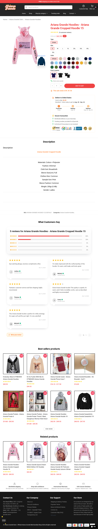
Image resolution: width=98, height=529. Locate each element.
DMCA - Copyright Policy (34, 510)
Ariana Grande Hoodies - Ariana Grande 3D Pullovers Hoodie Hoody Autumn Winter (61, 467)
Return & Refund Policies (58, 507)
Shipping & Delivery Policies (59, 502)
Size (52, 45)
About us (30, 502)
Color (52, 55)
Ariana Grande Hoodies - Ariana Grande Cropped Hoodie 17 (82, 467)
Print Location (55, 70)
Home (5, 19)
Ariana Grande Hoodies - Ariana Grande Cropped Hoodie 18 (11, 467)
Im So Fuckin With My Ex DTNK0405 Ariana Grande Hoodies (35, 379)
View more (49, 429)
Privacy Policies (31, 507)
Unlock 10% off (4, 521)
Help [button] (94, 526)
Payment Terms (55, 504)
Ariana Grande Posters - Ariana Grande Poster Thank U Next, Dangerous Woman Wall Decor (37, 416)
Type (52, 39)
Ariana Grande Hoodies (33, 19)
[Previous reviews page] (80, 335)
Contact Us (54, 510)
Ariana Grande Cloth (16, 19)
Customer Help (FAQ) (57, 512)
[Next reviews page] (89, 335)
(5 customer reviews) (65, 32)
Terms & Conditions (33, 504)
